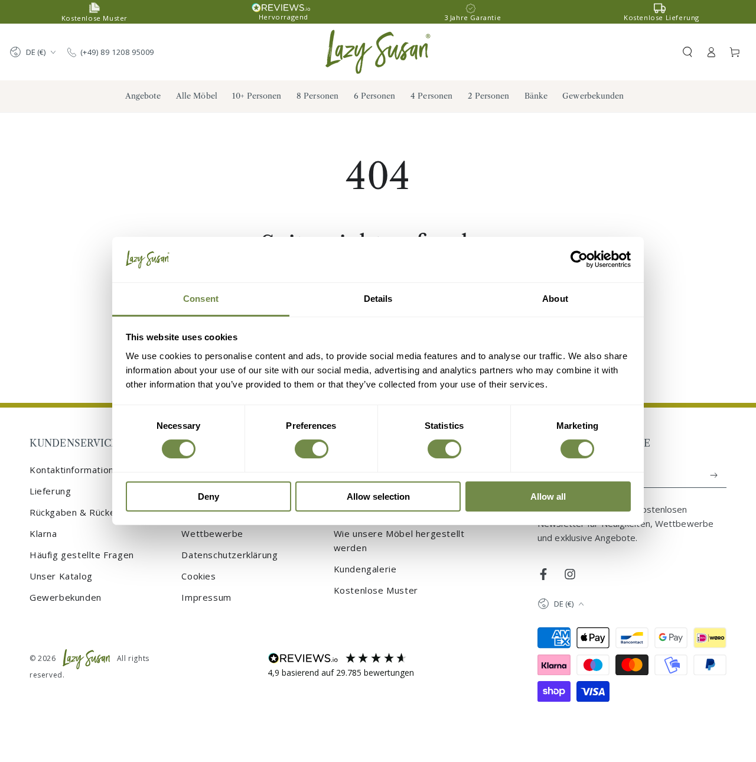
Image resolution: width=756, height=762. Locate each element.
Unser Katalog (61, 576)
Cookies (198, 576)
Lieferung (50, 491)
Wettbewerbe (212, 533)
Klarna (43, 533)
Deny (208, 496)
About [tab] (555, 299)
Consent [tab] (201, 299)
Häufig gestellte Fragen (82, 555)
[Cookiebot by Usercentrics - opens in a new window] (579, 259)
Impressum (206, 597)
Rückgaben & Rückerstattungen (99, 512)
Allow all (548, 496)
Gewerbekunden (66, 597)
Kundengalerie (365, 569)
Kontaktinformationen (77, 470)
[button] (687, 52)
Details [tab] (378, 299)
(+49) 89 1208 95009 (117, 52)
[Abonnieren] (714, 475)
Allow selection (378, 496)
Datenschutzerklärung (229, 555)
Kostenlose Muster (376, 590)
